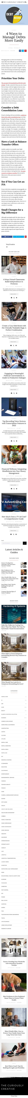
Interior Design (5, 840)
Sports (3, 907)
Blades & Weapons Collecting (9, 714)
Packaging (4, 882)
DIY (2, 756)
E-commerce (4, 763)
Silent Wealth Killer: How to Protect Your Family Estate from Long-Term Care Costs (9, 579)
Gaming (3, 798)
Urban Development (6, 925)
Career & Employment (7, 721)
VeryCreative (5, 50)
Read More (13, 294)
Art (2, 703)
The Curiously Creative (14, 2)
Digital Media (4, 749)
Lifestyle (3, 854)
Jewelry (3, 847)
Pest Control (4, 889)
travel (3, 918)
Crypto (3, 731)
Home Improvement (6, 823)
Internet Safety (5, 844)
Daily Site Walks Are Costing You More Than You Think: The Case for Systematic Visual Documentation (13, 626)
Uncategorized (5, 921)
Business (14, 30)
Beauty (3, 710)
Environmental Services (7, 777)
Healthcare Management (7, 812)
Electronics (4, 770)
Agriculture (4, 696)
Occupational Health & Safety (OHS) (10, 875)
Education (4, 766)
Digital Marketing (6, 745)
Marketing (4, 865)
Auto (2, 707)
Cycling (3, 738)
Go (24, 543)
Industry (3, 833)
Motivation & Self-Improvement (9, 868)
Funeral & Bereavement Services (10, 795)
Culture (3, 735)
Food (2, 791)
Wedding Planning (6, 928)
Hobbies (3, 816)
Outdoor (3, 879)
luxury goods (5, 861)
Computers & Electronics (8, 724)
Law (2, 851)
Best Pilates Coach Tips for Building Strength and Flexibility (8, 586)
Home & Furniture (6, 819)
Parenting (4, 886)
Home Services (5, 830)
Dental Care (4, 742)
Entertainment (5, 773)
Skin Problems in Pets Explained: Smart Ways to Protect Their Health (8, 571)
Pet (2, 893)
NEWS (2, 872)
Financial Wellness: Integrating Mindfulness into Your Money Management (14, 471)
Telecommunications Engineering (10, 914)
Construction (5, 728)
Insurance (4, 837)
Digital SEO (4, 752)
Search (2, 540)
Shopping (3, 904)
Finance (3, 788)
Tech (2, 911)
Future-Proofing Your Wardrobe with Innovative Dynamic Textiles (8, 564)
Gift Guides (4, 802)
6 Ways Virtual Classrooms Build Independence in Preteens (14, 281)
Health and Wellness (7, 809)
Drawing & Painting (6, 759)
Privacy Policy (14, 1096)
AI (1, 700)
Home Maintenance (6, 826)
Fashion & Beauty (5, 784)
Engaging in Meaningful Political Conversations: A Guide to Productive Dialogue (14, 375)
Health (3, 805)
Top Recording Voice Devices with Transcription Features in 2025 (14, 423)
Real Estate (4, 900)
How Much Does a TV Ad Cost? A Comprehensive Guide (14, 518)
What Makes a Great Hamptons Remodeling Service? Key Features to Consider (13, 655)
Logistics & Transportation (8, 858)
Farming (3, 780)
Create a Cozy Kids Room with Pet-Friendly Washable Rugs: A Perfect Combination (14, 328)
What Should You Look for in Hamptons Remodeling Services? (12, 683)
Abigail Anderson (11, 1002)
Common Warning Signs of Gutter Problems (8, 592)
